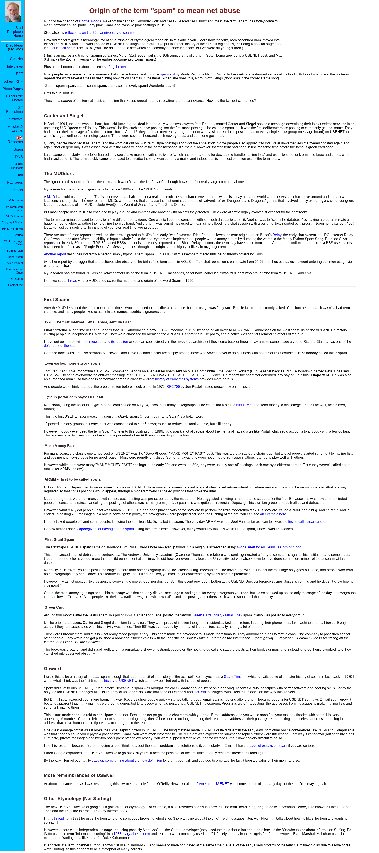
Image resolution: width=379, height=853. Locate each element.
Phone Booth (14, 257)
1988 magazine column (132, 834)
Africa (19, 235)
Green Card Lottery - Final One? (217, 615)
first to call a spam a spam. (308, 521)
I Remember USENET (212, 784)
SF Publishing (14, 109)
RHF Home (16, 200)
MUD (51, 197)
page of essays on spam (268, 745)
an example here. (273, 514)
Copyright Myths (12, 222)
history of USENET (119, 680)
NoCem (200, 692)
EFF (19, 74)
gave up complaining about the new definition (127, 760)
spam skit (167, 74)
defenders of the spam (61, 345)
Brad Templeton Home (15, 32)
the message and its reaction (106, 341)
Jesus (17, 166)
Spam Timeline (235, 677)
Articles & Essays (15, 128)
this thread (56, 818)
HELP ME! (244, 405)
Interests (16, 190)
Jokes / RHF (13, 81)
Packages (15, 182)
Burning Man (15, 250)
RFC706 (173, 386)
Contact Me (15, 285)
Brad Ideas (14, 45)
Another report (55, 254)
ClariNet (16, 59)
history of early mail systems (177, 379)
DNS (19, 157)
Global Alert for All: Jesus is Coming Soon (269, 547)
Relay (276, 235)
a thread (70, 280)
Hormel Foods (90, 21)
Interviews (15, 66)
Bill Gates (16, 278)
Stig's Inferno (14, 216)
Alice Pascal (15, 263)
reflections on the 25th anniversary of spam (98, 32)
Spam (18, 149)
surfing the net (115, 67)
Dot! (19, 175)
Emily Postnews (12, 228)
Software (16, 119)
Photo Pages (13, 89)
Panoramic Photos (14, 98)
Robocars (15, 142)
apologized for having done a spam (106, 529)
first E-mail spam (62, 48)
